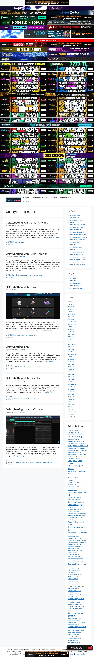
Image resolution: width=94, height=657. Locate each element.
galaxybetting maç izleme (75, 550)
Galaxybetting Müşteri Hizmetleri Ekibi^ (76, 561)
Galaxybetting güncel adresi (76, 523)
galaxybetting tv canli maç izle (74, 594)
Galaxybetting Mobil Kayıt (21, 287)
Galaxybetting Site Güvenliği (76, 254)
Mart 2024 (71, 334)
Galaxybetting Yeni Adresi (29, 202)
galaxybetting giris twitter (74, 499)
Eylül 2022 (71, 379)
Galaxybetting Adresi (74, 215)
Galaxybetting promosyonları (73, 577)
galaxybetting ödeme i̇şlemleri (74, 618)
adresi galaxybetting (73, 430)
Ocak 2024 (71, 339)
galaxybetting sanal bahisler (73, 581)
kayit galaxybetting (73, 634)
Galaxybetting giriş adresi (75, 506)
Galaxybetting (26, 197)
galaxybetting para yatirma (74, 568)
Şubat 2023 (71, 366)
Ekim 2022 (71, 376)
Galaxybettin (11, 335)
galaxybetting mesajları (72, 552)
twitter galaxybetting (73, 640)
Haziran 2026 (72, 301)
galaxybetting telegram (73, 588)
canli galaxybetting (73, 432)
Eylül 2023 (71, 349)
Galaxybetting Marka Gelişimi (76, 232)
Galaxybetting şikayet (76, 622)
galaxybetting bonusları (73, 450)
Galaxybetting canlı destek (76, 467)
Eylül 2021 (71, 409)
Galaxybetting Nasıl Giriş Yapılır (77, 257)
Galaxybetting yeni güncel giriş (76, 614)
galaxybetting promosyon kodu (75, 574)
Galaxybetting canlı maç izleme (77, 472)
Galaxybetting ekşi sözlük (73, 486)
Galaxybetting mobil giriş (45, 366)
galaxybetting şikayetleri (73, 624)
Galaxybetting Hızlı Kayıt (75, 242)
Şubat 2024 (71, 336)
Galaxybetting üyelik (74, 620)
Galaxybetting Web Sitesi (74, 602)
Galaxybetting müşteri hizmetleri (75, 559)
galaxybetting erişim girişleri (73, 488)
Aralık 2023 (71, 341)
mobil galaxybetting (72, 636)
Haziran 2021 (71, 416)
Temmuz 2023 (72, 354)
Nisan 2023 (71, 361)
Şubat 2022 (71, 396)
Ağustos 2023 (72, 351)
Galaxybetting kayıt (83, 542)
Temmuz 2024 (72, 324)
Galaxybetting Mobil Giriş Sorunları (27, 253)
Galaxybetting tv (22, 242)
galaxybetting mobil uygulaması (75, 558)
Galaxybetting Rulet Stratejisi (76, 264)
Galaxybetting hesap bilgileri (75, 538)
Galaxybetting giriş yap (77, 515)
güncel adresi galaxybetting (76, 630)
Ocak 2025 (71, 311)
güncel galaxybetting (74, 632)
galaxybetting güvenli (72, 534)
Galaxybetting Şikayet (51, 197)
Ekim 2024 (71, 316)
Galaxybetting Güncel (75, 518)
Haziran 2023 (72, 356)
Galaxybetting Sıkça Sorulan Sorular (76, 586)
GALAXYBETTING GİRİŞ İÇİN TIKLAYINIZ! (47, 40)
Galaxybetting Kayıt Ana (75, 229)
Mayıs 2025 (71, 306)
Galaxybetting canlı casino (75, 462)
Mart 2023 (71, 364)
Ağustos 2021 (72, 411)
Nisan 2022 (71, 391)
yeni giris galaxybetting (74, 642)
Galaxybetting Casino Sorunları (77, 224)
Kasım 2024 (71, 314)
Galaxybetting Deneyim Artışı (76, 249)
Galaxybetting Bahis (82, 443)
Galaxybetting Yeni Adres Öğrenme (27, 222)
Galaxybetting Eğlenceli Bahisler (77, 259)
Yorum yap (10, 244)
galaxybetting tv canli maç (73, 592)
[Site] (23, 68)
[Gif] (47, 94)
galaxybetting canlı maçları (73, 475)
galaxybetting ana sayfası (72, 443)
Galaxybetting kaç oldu (76, 544)
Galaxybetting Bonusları (75, 247)
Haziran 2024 (72, 326)
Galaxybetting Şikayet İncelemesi (77, 237)
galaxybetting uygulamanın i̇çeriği (74, 601)
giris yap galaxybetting (82, 628)
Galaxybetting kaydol (81, 540)
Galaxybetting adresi (76, 441)
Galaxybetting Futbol (72, 490)
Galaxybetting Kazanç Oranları (76, 262)
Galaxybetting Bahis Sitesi (78, 446)
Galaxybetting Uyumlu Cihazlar (24, 409)
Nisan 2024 (71, 331)
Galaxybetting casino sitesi (74, 482)
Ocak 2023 (71, 369)
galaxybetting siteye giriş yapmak (74, 582)
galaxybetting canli (83, 450)
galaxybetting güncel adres (74, 519)
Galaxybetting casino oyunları (75, 479)
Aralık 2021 (71, 401)
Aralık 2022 (71, 371)
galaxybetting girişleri (82, 513)
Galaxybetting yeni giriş (75, 608)
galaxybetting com (72, 484)
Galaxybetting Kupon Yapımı (76, 227)
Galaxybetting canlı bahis (77, 454)
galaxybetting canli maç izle (74, 452)
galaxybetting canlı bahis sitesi (75, 456)
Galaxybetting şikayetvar (77, 627)
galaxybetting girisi (74, 497)
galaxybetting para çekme (74, 570)
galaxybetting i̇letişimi (72, 540)
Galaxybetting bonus (76, 448)
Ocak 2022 (71, 399)
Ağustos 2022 (72, 381)
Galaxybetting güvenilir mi (77, 532)
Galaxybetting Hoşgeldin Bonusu (77, 239)
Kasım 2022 (71, 374)
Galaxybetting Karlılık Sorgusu (76, 252)
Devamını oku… (54, 237)
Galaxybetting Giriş (38, 197)
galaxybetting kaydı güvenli (73, 542)
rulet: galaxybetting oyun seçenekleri (74, 638)
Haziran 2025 (71, 304)
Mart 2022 (71, 394)
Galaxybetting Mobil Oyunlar (23, 378)
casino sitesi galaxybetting (75, 434)
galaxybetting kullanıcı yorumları (75, 546)
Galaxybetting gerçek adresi (77, 493)
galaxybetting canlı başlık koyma (74, 458)
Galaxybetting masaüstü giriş (22, 462)
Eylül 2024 (71, 319)
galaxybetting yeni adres (75, 604)
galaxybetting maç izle (73, 548)
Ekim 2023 (71, 346)
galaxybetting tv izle (73, 596)
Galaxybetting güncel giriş (77, 528)
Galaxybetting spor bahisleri (74, 584)
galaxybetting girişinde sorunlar (74, 511)
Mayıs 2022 (71, 389)
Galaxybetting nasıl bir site (77, 565)
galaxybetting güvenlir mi (73, 536)
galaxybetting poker (71, 572)
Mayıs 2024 (71, 329)
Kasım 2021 (71, 404)
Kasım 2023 (71, 344)
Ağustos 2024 (72, 321)
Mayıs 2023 (71, 359)
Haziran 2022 (71, 386)
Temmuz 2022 (72, 384)
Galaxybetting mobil (12, 242)
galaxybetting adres (73, 439)
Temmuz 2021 (72, 414)
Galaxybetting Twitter (65, 197)
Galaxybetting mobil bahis (31, 366)
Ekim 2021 (71, 406)
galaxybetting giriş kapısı (72, 513)
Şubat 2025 (71, 309)
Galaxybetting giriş (76, 502)
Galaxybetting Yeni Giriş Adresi (75, 610)
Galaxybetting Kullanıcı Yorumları (77, 234)
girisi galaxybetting (72, 628)
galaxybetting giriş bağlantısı (74, 509)
